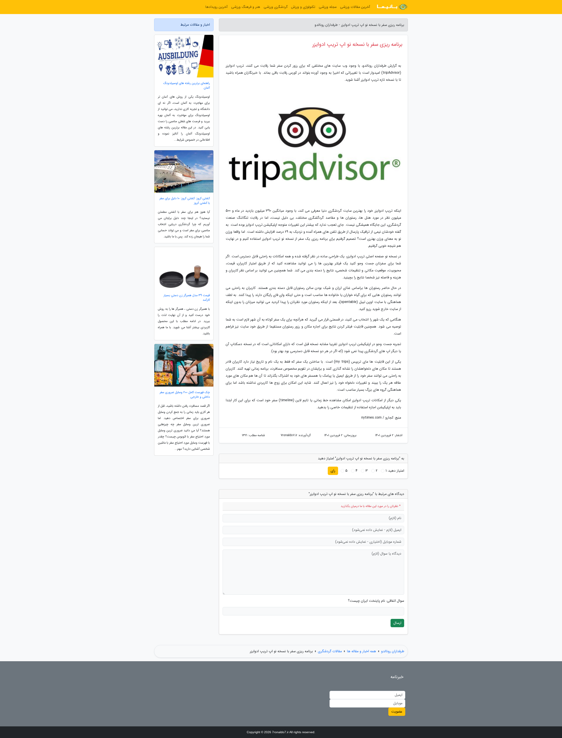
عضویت (396, 711)
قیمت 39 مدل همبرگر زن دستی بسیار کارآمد (187, 297)
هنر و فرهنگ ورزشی (245, 7)
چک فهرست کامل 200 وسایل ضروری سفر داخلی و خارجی (185, 394)
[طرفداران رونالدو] (391, 7)
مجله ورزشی (328, 7)
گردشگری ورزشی (276, 7)
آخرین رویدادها (216, 7)
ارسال (397, 623)
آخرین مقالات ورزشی (355, 7)
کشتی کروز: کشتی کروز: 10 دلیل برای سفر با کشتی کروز (184, 200)
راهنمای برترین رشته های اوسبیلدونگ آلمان (186, 85)
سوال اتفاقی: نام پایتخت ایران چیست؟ (376, 601)
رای (333, 470)
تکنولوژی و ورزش (303, 7)
